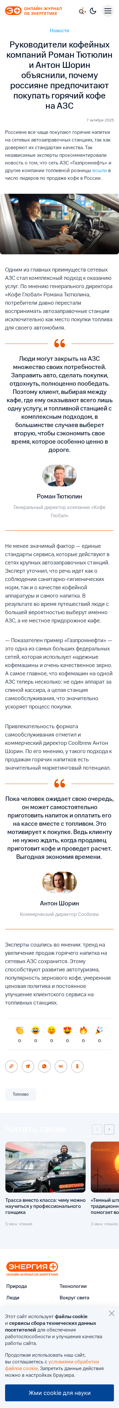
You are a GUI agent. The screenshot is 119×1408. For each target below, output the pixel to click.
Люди (12, 1298)
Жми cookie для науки (60, 1393)
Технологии (73, 1286)
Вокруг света (74, 1298)
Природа (16, 1286)
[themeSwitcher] (93, 11)
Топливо (21, 1094)
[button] (97, 1129)
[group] (45, 1187)
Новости (59, 30)
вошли (99, 170)
